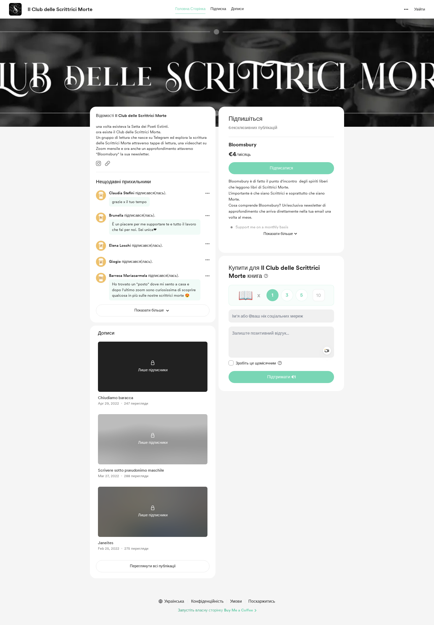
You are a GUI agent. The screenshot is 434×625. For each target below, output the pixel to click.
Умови (236, 601)
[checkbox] (252, 363)
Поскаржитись (261, 601)
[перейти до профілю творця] (15, 9)
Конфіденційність (207, 601)
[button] (190, 9)
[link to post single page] (152, 374)
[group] (281, 190)
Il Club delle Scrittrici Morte (60, 9)
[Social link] (107, 163)
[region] (281, 180)
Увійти (419, 9)
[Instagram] (98, 163)
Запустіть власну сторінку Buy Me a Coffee (215, 610)
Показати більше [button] (278, 233)
